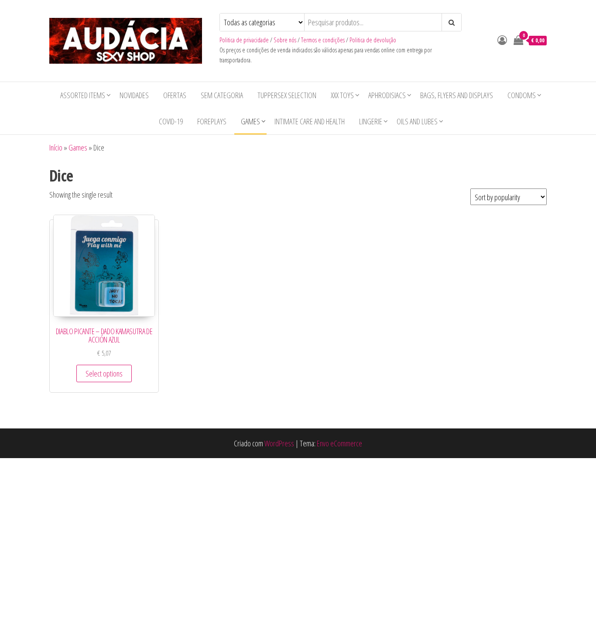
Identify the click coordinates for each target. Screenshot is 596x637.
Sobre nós (285, 40)
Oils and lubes (417, 121)
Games (250, 121)
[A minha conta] (502, 39)
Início (55, 147)
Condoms (521, 95)
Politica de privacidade (244, 40)
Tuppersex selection (286, 95)
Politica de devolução (372, 40)
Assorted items (82, 95)
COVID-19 (171, 121)
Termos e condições (323, 40)
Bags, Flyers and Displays (456, 95)
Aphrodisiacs (387, 95)
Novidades (134, 95)
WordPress (279, 443)
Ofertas (174, 95)
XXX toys (342, 95)
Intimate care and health (309, 121)
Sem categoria (222, 95)
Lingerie (370, 121)
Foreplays (211, 121)
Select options (104, 373)
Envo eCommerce (339, 443)
